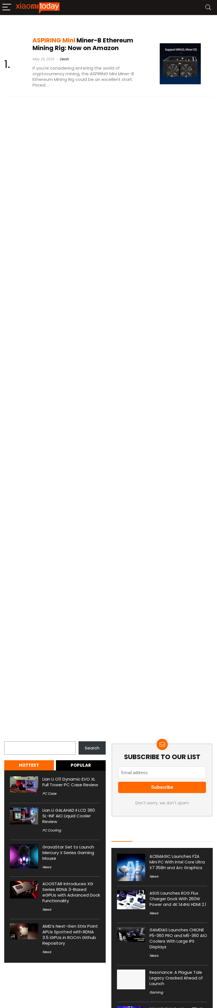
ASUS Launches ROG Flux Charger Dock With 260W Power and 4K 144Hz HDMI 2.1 (177, 898)
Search (11, 738)
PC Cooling (51, 830)
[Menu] (7, 7)
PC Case (49, 793)
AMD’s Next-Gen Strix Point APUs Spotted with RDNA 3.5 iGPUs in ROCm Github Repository (70, 934)
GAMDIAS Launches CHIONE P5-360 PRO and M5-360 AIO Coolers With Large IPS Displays (178, 938)
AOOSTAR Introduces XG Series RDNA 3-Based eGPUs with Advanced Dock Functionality (71, 892)
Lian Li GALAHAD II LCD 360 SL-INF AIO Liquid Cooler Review (68, 815)
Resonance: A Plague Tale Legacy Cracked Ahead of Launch (176, 978)
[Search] (208, 7)
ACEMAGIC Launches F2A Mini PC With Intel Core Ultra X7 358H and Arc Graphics (177, 862)
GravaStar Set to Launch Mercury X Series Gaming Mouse (68, 852)
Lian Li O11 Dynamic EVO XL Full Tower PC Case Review (70, 782)
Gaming (156, 992)
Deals (64, 59)
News (46, 867)
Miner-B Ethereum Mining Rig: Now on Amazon (82, 44)
